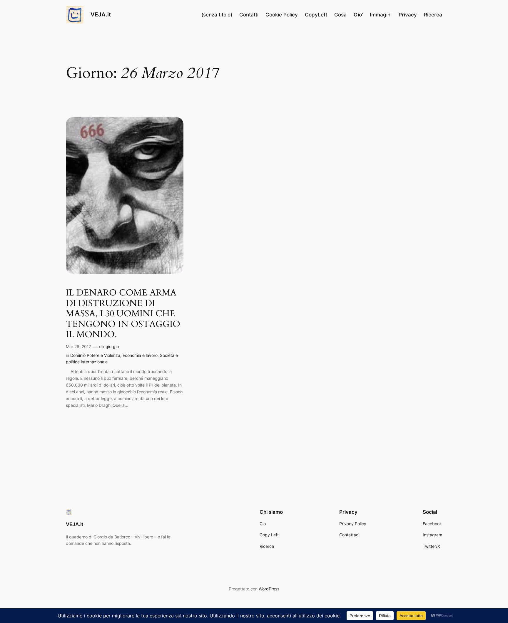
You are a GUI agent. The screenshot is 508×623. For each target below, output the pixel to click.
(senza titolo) (216, 15)
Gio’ (358, 15)
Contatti (248, 15)
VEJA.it (101, 14)
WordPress (269, 588)
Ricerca (433, 15)
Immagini (381, 15)
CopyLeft (316, 15)
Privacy (408, 15)
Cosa (340, 15)
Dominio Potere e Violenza (95, 355)
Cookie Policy (281, 15)
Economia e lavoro (140, 355)
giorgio (112, 346)
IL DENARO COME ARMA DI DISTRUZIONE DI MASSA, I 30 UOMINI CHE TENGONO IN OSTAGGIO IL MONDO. (123, 314)
